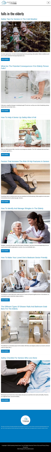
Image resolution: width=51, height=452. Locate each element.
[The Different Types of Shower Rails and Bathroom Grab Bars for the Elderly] (25, 343)
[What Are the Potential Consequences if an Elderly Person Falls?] (25, 102)
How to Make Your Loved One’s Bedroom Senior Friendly (24, 257)
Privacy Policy (45, 445)
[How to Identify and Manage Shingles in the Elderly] (25, 243)
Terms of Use (37, 445)
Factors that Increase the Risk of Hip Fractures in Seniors (25, 161)
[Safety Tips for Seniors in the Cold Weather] (25, 51)
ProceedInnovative (29, 448)
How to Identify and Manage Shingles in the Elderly (22, 208)
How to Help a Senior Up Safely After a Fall (18, 117)
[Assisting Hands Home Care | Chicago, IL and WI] (9, 2)
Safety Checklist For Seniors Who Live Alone (19, 358)
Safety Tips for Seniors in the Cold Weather (19, 19)
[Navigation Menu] (48, 3)
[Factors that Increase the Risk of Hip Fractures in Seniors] (25, 194)
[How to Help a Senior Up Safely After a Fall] (25, 146)
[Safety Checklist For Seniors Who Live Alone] (25, 392)
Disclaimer (25, 447)
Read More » (5, 60)
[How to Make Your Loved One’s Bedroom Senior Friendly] (25, 292)
